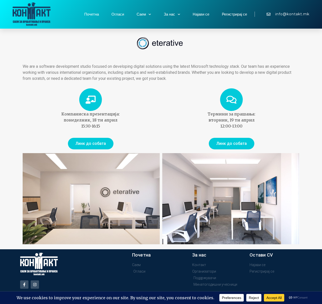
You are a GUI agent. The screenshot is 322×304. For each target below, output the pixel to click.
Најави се (201, 14)
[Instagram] (35, 284)
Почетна (91, 14)
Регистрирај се (234, 14)
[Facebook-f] (24, 284)
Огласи (117, 14)
